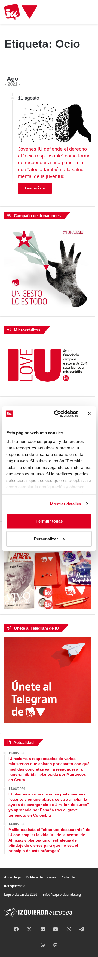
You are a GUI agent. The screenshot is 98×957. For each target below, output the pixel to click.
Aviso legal (13, 877)
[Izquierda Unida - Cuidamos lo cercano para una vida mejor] (20, 12)
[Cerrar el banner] (90, 413)
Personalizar (46, 538)
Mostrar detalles (65, 503)
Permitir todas (49, 521)
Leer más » (35, 188)
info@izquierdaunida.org (62, 894)
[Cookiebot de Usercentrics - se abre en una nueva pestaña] (57, 413)
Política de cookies (41, 877)
